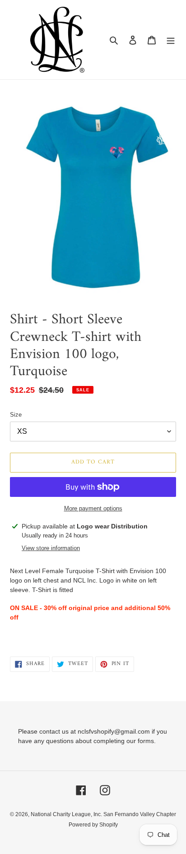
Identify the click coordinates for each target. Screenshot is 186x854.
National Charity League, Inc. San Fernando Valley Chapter (103, 814)
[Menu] (170, 40)
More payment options (93, 508)
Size (16, 414)
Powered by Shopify (93, 825)
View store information (51, 548)
